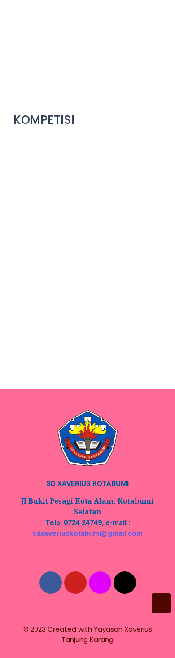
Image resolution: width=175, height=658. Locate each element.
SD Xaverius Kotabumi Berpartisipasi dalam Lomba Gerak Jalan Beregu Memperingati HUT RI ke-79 (82, 261)
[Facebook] (50, 582)
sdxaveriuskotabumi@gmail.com (87, 533)
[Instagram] (100, 582)
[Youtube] (75, 582)
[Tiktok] (125, 582)
